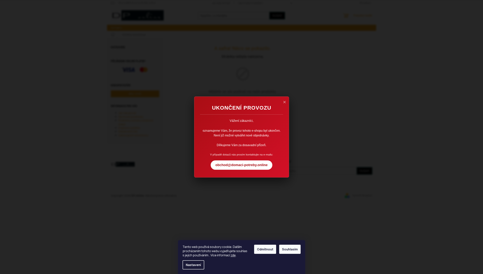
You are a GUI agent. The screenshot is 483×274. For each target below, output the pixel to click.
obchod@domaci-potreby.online (241, 165)
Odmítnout (265, 249)
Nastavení (193, 265)
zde (233, 255)
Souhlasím (290, 249)
